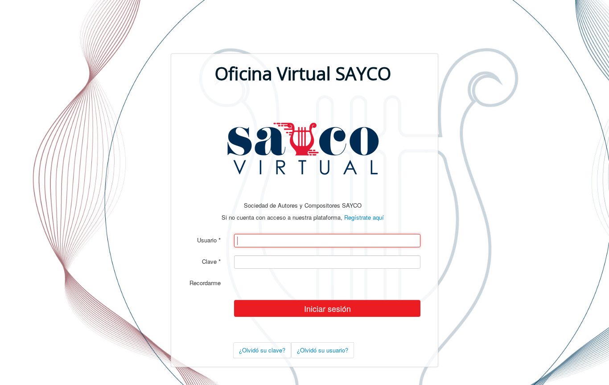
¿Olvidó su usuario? (322, 350)
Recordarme (205, 283)
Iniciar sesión (327, 308)
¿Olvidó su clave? (262, 350)
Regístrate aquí (364, 217)
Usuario (209, 240)
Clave (211, 262)
